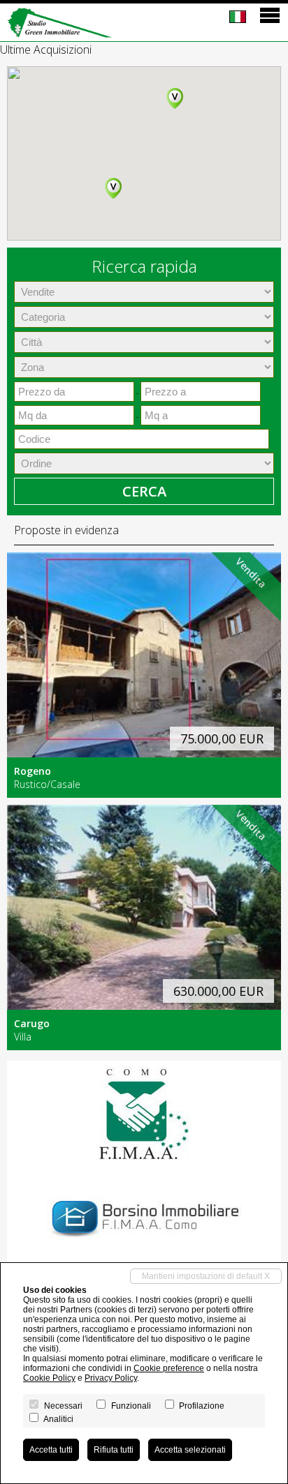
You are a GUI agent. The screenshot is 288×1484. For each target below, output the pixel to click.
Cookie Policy (49, 1378)
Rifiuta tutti (114, 1450)
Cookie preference (169, 1368)
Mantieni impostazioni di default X (206, 1276)
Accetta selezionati (190, 1450)
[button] (175, 98)
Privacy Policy (111, 1378)
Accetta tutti (51, 1450)
